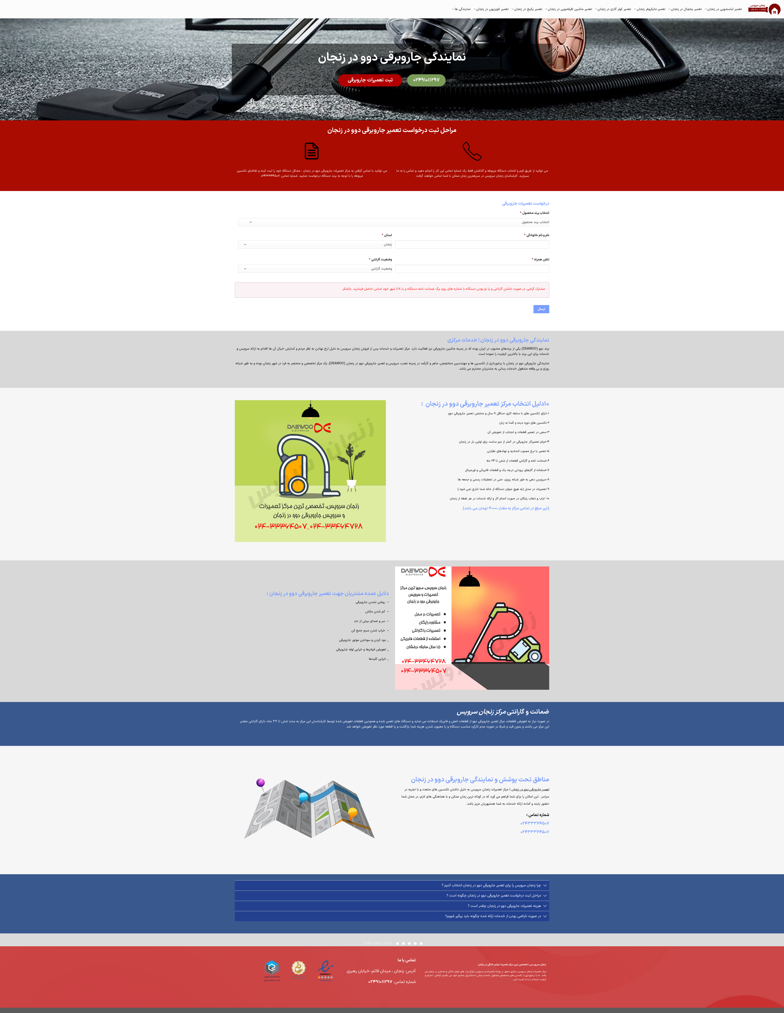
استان (387, 235)
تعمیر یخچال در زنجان (686, 9)
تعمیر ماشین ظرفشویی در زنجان (570, 9)
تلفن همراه (540, 260)
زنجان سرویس (350, 348)
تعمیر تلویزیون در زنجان (492, 9)
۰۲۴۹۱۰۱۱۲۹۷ (380, 982)
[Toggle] (545, 886)
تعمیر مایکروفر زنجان (651, 9)
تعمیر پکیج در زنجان (528, 9)
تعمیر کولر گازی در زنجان (614, 9)
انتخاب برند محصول (534, 213)
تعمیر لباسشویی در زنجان (724, 9)
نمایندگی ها (463, 9)
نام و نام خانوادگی (536, 235)
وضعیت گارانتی (380, 260)
